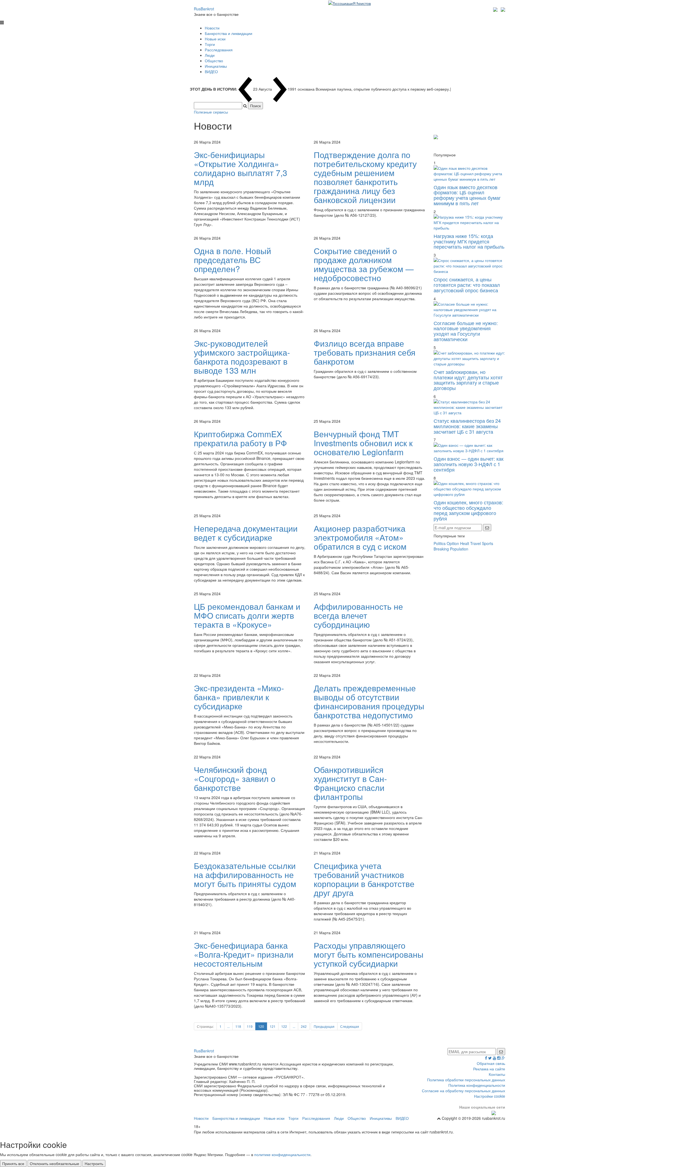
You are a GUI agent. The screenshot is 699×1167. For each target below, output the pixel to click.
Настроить (94, 1163)
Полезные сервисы (211, 112)
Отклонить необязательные (54, 1163)
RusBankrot (204, 8)
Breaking (441, 549)
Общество (214, 60)
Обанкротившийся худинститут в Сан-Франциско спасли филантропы (350, 783)
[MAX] (496, 8)
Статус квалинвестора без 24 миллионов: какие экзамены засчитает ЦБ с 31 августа (467, 426)
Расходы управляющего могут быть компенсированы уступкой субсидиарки (368, 954)
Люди (210, 55)
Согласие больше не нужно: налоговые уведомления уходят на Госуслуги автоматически (466, 331)
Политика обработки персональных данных (466, 1079)
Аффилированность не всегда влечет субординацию (358, 615)
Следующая (349, 1026)
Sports (487, 543)
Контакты (497, 1074)
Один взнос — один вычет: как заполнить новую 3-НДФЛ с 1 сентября (468, 464)
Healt (464, 543)
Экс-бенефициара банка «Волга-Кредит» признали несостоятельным (244, 954)
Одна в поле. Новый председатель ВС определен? (232, 260)
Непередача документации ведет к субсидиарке (246, 532)
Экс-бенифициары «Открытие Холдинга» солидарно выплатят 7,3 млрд (240, 168)
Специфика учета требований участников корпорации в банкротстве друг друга (364, 879)
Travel (475, 543)
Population (459, 549)
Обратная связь (491, 1063)
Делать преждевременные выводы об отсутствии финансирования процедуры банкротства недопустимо (369, 701)
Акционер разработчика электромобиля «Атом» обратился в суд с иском (360, 537)
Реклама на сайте (489, 1068)
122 (284, 1026)
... (228, 1026)
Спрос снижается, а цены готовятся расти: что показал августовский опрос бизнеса (467, 285)
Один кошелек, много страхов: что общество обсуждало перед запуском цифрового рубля (468, 510)
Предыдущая (324, 1026)
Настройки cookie (489, 1096)
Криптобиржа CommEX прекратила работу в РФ (240, 438)
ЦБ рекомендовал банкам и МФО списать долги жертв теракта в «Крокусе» (247, 615)
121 (273, 1026)
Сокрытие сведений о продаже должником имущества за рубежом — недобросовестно (364, 264)
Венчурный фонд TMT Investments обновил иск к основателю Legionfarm (363, 443)
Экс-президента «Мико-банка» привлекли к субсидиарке (239, 697)
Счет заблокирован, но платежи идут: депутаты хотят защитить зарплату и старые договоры (468, 379)
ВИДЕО (211, 71)
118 (238, 1026)
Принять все (13, 1163)
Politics (440, 543)
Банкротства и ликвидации (228, 33)
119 (250, 1026)
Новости (212, 28)
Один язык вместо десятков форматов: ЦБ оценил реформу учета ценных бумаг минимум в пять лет (467, 195)
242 (304, 1026)
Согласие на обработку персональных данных (463, 1090)
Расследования (219, 49)
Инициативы (216, 66)
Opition (453, 543)
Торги (210, 44)
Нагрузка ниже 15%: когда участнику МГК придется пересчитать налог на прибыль (469, 241)
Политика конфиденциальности (476, 1085)
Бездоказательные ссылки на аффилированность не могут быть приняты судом (245, 874)
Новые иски (215, 38)
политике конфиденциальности (282, 1154)
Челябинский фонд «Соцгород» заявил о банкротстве (235, 778)
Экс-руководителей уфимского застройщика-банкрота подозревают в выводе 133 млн (242, 356)
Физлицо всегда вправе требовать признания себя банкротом (364, 352)
